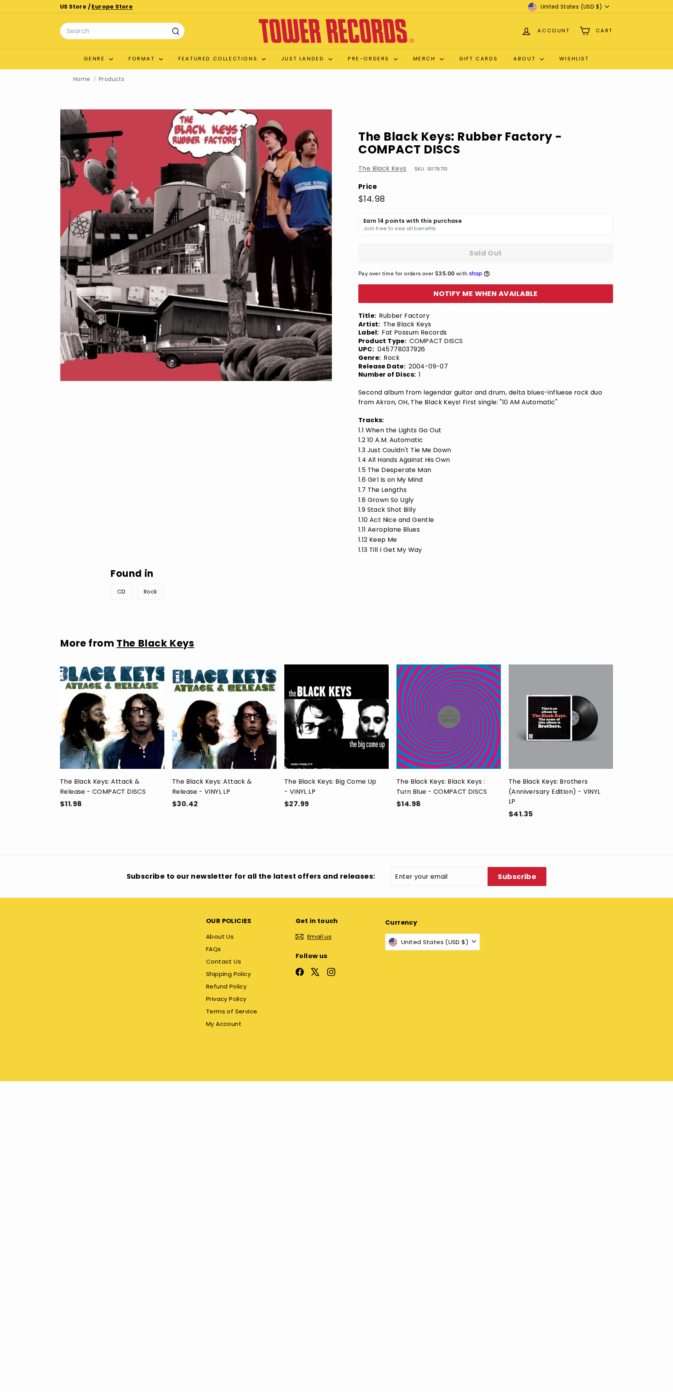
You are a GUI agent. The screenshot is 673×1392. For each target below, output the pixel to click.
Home (81, 79)
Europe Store (112, 7)
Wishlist (574, 58)
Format (143, 58)
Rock (150, 592)
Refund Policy (226, 986)
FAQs (213, 949)
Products (111, 79)
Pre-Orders (370, 58)
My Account (223, 1024)
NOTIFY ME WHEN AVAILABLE (485, 293)
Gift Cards (478, 58)
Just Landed (303, 58)
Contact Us (223, 961)
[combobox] (122, 31)
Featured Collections (219, 58)
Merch (425, 58)
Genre (95, 58)
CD (121, 592)
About (525, 58)
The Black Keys (382, 168)
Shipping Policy (228, 974)
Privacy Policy (226, 999)
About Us (220, 936)
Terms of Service (231, 1011)
